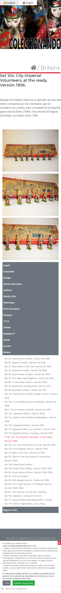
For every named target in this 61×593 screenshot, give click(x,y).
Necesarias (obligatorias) (16, 589)
